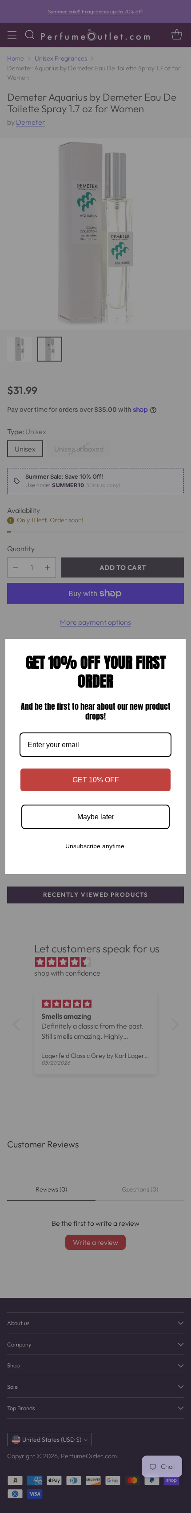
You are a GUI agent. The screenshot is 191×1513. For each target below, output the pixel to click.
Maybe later (95, 817)
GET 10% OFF (95, 780)
